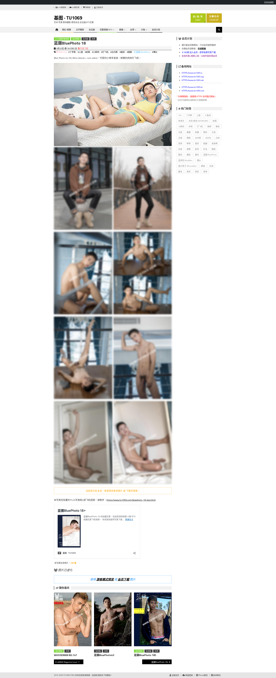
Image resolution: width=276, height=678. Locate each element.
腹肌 (189, 154)
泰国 (121, 29)
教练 (218, 126)
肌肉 (197, 148)
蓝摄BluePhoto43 (104, 655)
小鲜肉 (181, 126)
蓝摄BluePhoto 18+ (159, 661)
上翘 (198, 115)
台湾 (132, 29)
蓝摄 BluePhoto (143, 51)
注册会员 (99, 7)
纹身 (180, 148)
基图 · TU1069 (68, 17)
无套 (180, 132)
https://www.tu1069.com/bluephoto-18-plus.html (131, 500)
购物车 (88, 7)
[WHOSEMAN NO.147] (73, 619)
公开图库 (80, 29)
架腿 (197, 132)
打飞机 (200, 126)
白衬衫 (208, 137)
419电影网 (61, 7)
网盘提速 (189, 675)
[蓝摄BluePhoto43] (113, 619)
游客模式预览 (105, 579)
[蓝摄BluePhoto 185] (153, 619)
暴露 (189, 132)
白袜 (218, 137)
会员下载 (123, 579)
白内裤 (198, 137)
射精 (215, 120)
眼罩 (189, 143)
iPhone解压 (203, 675)
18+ (180, 115)
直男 (180, 143)
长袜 (211, 165)
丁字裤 (189, 115)
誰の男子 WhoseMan (187, 165)
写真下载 (84, 48)
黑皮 (197, 171)
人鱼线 (208, 115)
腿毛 (197, 154)
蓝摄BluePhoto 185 (145, 655)
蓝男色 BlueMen (185, 160)
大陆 (143, 29)
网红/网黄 (66, 29)
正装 (214, 132)
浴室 (180, 137)
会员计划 (156, 29)
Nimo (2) (63, 51)
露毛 (180, 171)
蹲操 (203, 165)
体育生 (181, 120)
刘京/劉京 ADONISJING (198, 120)
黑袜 (205, 171)
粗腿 (205, 143)
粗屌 (197, 143)
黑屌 (189, 171)
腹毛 (180, 154)
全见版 (92, 29)
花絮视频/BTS (106, 29)
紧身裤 (215, 143)
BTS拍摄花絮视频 (62, 39)
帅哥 (191, 126)
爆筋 (189, 137)
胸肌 (214, 148)
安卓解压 (217, 675)
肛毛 (205, 148)
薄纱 (199, 160)
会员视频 (75, 39)
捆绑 (209, 126)
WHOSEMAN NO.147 (65, 655)
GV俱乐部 (75, 7)
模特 (205, 132)
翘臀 (189, 148)
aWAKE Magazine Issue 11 (68, 661)
